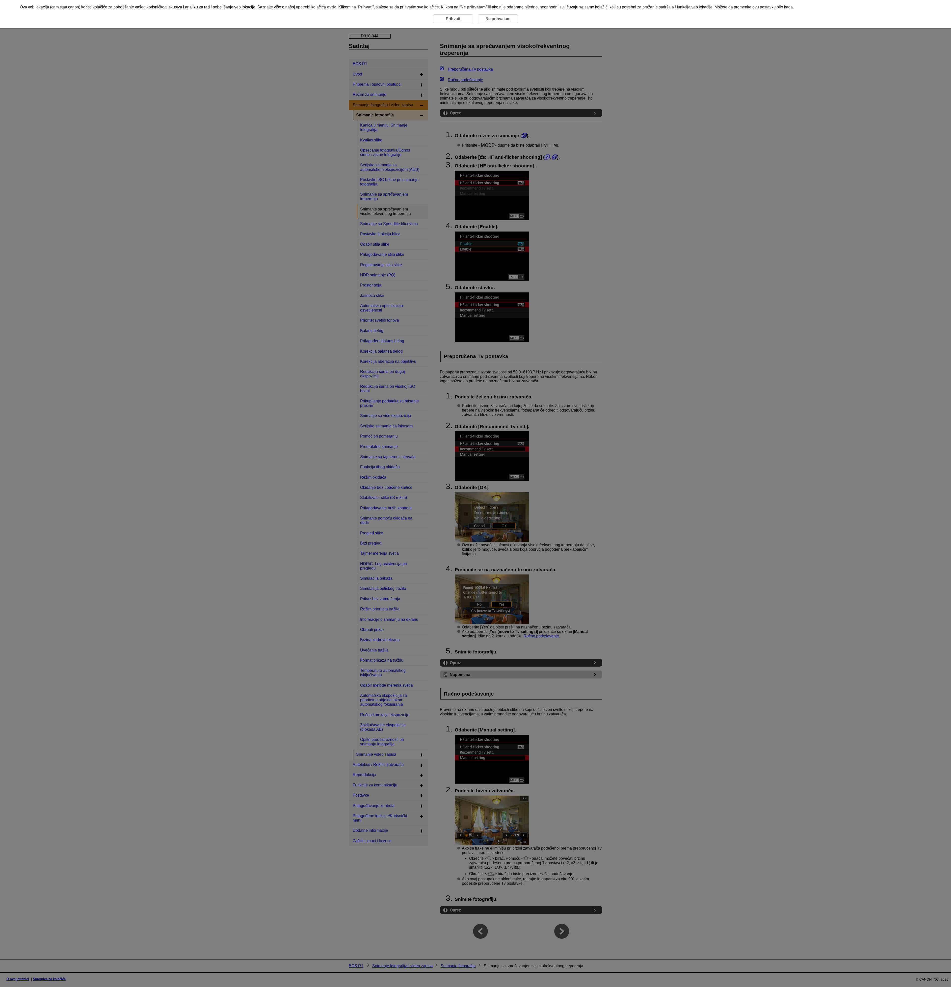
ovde (331, 7)
